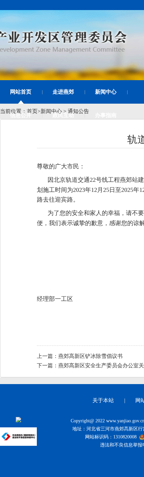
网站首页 (20, 92)
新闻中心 (106, 92)
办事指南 (106, 115)
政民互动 (63, 115)
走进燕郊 (63, 92)
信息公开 (20, 115)
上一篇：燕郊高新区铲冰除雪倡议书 (80, 356)
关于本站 (103, 400)
